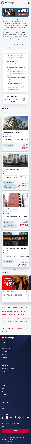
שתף (26, 14)
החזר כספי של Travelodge (8, 368)
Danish (16, 321)
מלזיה (3, 388)
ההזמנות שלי (5, 405)
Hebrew (22, 325)
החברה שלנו (4, 346)
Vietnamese (25, 318)
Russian (4, 318)
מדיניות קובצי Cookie (7, 441)
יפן (2, 380)
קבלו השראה (5, 357)
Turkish (9, 325)
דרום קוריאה (4, 383)
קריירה (3, 371)
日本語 (21, 307)
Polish (3, 325)
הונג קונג (4, 394)
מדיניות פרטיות (5, 439)
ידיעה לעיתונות (5, 354)
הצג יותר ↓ (15, 269)
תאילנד (3, 391)
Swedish (17, 318)
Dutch (10, 314)
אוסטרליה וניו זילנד (6, 397)
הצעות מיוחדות (5, 360)
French (23, 311)
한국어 (27, 307)
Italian (10, 318)
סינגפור (3, 385)
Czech (3, 328)
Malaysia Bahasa (19, 314)
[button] (29, 3)
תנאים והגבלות (13, 439)
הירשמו (15, 430)
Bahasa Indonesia (7, 311)
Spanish (4, 314)
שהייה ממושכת (5, 363)
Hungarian (10, 328)
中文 (9, 307)
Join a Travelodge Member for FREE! (12, 100)
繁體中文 (15, 307)
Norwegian (23, 321)
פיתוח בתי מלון (5, 351)
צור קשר (3, 408)
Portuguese (19, 328)
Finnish (3, 321)
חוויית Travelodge (6, 348)
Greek (15, 325)
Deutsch (16, 311)
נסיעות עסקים (5, 365)
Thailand (4, 332)
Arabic (10, 321)
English (3, 307)
